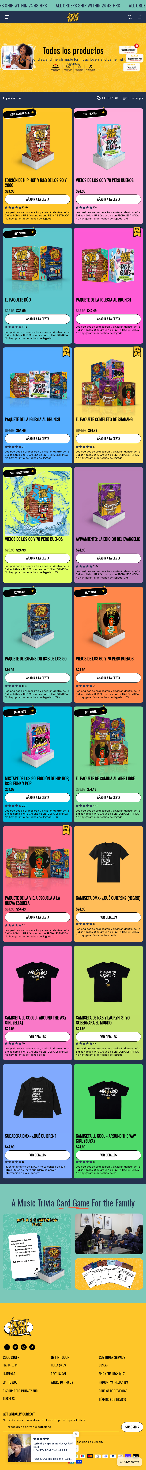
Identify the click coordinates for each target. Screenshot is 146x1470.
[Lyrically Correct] (73, 17)
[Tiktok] (32, 1347)
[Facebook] (7, 1347)
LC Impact (9, 1373)
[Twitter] (15, 1347)
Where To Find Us (62, 1382)
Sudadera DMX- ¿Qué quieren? (30, 1136)
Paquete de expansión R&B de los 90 (36, 658)
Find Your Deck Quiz (112, 1373)
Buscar (103, 1365)
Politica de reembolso (113, 1391)
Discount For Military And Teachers (20, 1395)
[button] (13, 207)
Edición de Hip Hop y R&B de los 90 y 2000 (36, 183)
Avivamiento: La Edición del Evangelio (108, 539)
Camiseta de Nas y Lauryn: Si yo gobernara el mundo (103, 1020)
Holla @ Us (58, 1365)
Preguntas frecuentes (113, 1382)
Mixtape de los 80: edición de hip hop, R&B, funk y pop (37, 781)
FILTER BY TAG (110, 98)
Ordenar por (136, 98)
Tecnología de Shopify (89, 1441)
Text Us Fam (58, 1373)
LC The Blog (10, 1382)
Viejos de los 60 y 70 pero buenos (105, 180)
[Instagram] (24, 1347)
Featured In (10, 1365)
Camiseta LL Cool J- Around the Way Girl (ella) (35, 1020)
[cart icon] (139, 17)
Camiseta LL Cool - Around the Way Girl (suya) (106, 1138)
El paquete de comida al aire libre (105, 778)
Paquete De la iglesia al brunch (103, 300)
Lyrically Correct (64, 1441)
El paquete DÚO (18, 300)
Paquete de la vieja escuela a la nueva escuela (32, 900)
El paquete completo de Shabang (104, 419)
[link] (37, 1252)
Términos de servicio (112, 1399)
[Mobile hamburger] (7, 17)
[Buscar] (129, 17)
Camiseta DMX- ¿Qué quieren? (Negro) (108, 898)
